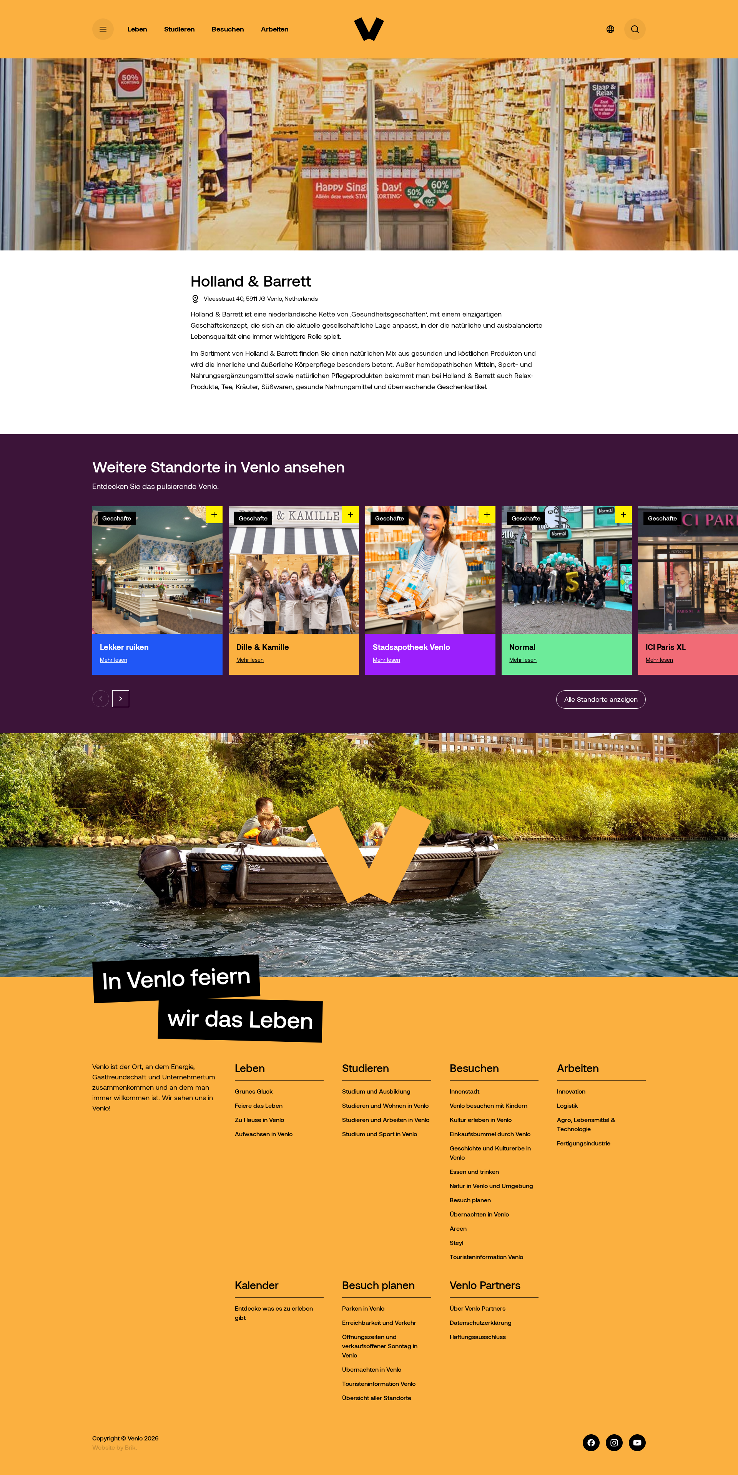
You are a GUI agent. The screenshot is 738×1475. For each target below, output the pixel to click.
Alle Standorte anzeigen (601, 699)
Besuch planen (378, 1285)
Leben (250, 1068)
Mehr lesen (113, 660)
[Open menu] (103, 29)
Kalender (257, 1285)
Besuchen (474, 1068)
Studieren (365, 1068)
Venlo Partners (485, 1285)
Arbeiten (578, 1068)
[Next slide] (120, 698)
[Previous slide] (100, 698)
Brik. (131, 1447)
